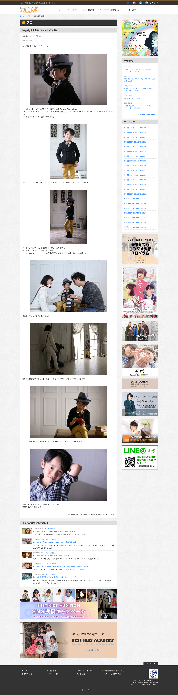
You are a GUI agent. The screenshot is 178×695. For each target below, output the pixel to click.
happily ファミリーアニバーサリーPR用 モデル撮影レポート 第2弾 (60, 566)
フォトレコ (81, 674)
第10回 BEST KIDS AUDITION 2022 (135, 194)
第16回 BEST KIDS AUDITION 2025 (135, 165)
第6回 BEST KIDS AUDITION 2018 (135, 213)
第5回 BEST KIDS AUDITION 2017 (135, 218)
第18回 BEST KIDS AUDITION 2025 (135, 156)
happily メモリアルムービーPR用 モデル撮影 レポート (54, 531)
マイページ (53, 674)
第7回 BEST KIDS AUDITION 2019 (135, 208)
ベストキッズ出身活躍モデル (110, 9)
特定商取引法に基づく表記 (114, 670)
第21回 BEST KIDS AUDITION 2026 (135, 142)
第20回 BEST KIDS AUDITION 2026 (135, 147)
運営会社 (52, 670)
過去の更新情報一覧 (148, 114)
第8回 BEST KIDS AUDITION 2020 (135, 203)
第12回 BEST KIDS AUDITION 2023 (135, 184)
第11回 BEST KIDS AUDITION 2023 (135, 189)
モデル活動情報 (88, 9)
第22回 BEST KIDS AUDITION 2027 (135, 137)
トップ (59, 9)
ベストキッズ (72, 9)
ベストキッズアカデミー (113, 674)
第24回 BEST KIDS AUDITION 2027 (135, 128)
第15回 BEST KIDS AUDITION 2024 (135, 170)
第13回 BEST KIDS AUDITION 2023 (135, 180)
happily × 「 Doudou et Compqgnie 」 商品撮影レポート (56, 542)
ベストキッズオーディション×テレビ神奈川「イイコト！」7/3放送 (138, 89)
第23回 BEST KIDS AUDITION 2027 (135, 132)
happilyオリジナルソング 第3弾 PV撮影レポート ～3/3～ (55, 577)
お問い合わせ (131, 9)
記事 (28, 16)
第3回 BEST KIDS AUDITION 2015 (135, 227)
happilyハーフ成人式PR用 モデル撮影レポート (51, 555)
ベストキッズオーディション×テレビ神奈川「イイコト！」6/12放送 (138, 107)
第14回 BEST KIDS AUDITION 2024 (135, 175)
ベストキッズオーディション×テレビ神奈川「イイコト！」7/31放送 (138, 70)
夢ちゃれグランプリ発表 (132, 98)
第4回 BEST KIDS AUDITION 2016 (135, 222)
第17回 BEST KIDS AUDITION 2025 (135, 161)
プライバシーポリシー (85, 670)
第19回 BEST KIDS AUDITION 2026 (135, 151)
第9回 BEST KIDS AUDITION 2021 (135, 199)
